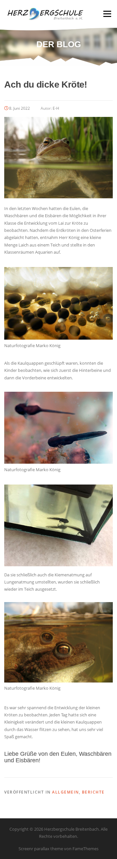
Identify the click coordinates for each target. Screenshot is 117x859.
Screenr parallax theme (41, 849)
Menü (107, 14)
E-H (56, 108)
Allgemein (65, 792)
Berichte (93, 792)
